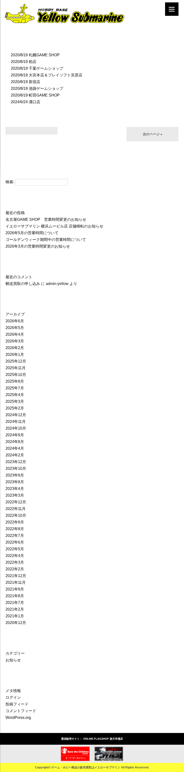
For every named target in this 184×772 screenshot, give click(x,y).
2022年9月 (15, 522)
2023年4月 (15, 489)
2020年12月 (16, 623)
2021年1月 (15, 616)
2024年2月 (15, 455)
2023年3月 (15, 495)
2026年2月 (15, 348)
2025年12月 (16, 361)
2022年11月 (16, 509)
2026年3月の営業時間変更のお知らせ (38, 246)
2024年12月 (16, 415)
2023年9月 (15, 475)
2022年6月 (15, 542)
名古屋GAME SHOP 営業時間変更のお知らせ (46, 219)
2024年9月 (15, 435)
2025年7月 (15, 388)
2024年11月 (16, 422)
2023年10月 (16, 468)
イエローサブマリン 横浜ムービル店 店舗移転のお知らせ (54, 226)
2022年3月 (15, 562)
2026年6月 (15, 321)
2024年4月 (15, 448)
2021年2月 (15, 609)
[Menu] (171, 9)
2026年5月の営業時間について (32, 233)
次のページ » (152, 134)
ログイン (13, 697)
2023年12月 (16, 462)
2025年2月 (15, 408)
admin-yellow (57, 284)
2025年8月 (15, 381)
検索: (10, 182)
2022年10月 (16, 515)
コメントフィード (21, 711)
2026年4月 (15, 334)
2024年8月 (15, 442)
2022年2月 (15, 569)
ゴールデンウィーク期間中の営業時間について (46, 240)
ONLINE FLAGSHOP (96, 738)
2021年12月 (16, 576)
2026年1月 (15, 354)
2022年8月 (15, 529)
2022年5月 (15, 549)
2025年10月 (16, 375)
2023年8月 (15, 482)
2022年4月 (15, 556)
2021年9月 (15, 589)
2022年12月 (16, 502)
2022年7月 (15, 536)
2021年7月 (15, 603)
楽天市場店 (116, 738)
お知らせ (13, 660)
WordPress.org (18, 717)
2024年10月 (16, 428)
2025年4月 (15, 395)
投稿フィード (17, 704)
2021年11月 (16, 582)
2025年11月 (16, 368)
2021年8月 (15, 596)
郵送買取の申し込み (23, 284)
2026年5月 (15, 328)
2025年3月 (15, 401)
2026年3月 (15, 341)
